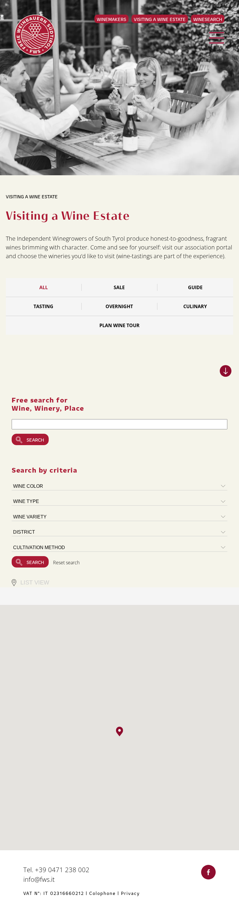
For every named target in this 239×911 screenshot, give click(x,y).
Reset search (66, 562)
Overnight (119, 306)
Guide (195, 287)
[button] (119, 731)
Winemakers (111, 19)
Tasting (43, 306)
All (43, 287)
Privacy (130, 893)
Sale (119, 287)
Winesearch (207, 19)
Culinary (195, 306)
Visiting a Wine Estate (160, 19)
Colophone (102, 893)
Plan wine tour (119, 325)
